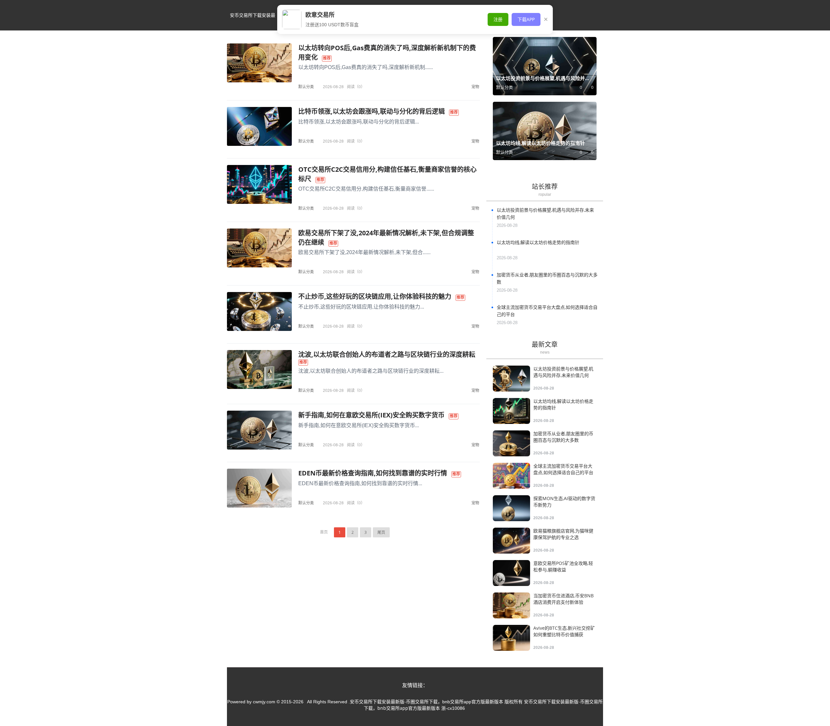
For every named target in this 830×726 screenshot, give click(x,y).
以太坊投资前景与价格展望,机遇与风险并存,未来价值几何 (563, 372)
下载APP (526, 19)
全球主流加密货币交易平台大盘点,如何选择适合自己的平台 (563, 469)
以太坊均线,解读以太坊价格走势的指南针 (538, 242)
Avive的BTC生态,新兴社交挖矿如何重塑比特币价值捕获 (564, 631)
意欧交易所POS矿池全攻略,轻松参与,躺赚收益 (563, 566)
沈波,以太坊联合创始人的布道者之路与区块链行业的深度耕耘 (386, 354)
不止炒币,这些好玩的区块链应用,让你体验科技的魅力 (374, 296)
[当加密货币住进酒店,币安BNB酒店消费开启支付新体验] (511, 605)
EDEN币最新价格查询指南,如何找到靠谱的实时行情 (372, 473)
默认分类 (306, 86)
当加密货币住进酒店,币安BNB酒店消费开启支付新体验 (563, 598)
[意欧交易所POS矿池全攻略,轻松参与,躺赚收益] (511, 573)
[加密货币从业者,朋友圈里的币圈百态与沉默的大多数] (511, 443)
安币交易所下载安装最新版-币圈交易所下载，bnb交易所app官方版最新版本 (252, 21)
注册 (498, 19)
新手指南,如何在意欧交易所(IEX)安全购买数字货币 (371, 415)
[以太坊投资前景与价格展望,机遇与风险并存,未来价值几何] (511, 379)
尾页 (381, 532)
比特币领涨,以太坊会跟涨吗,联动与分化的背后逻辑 (371, 111)
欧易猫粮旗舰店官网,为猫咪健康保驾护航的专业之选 (563, 534)
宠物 (475, 86)
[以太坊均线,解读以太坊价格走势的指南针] (511, 411)
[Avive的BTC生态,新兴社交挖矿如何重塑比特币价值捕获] (511, 638)
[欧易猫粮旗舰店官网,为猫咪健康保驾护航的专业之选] (511, 541)
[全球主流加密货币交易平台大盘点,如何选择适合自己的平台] (511, 476)
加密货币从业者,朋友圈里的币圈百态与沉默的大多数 (563, 436)
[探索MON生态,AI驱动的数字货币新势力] (511, 508)
